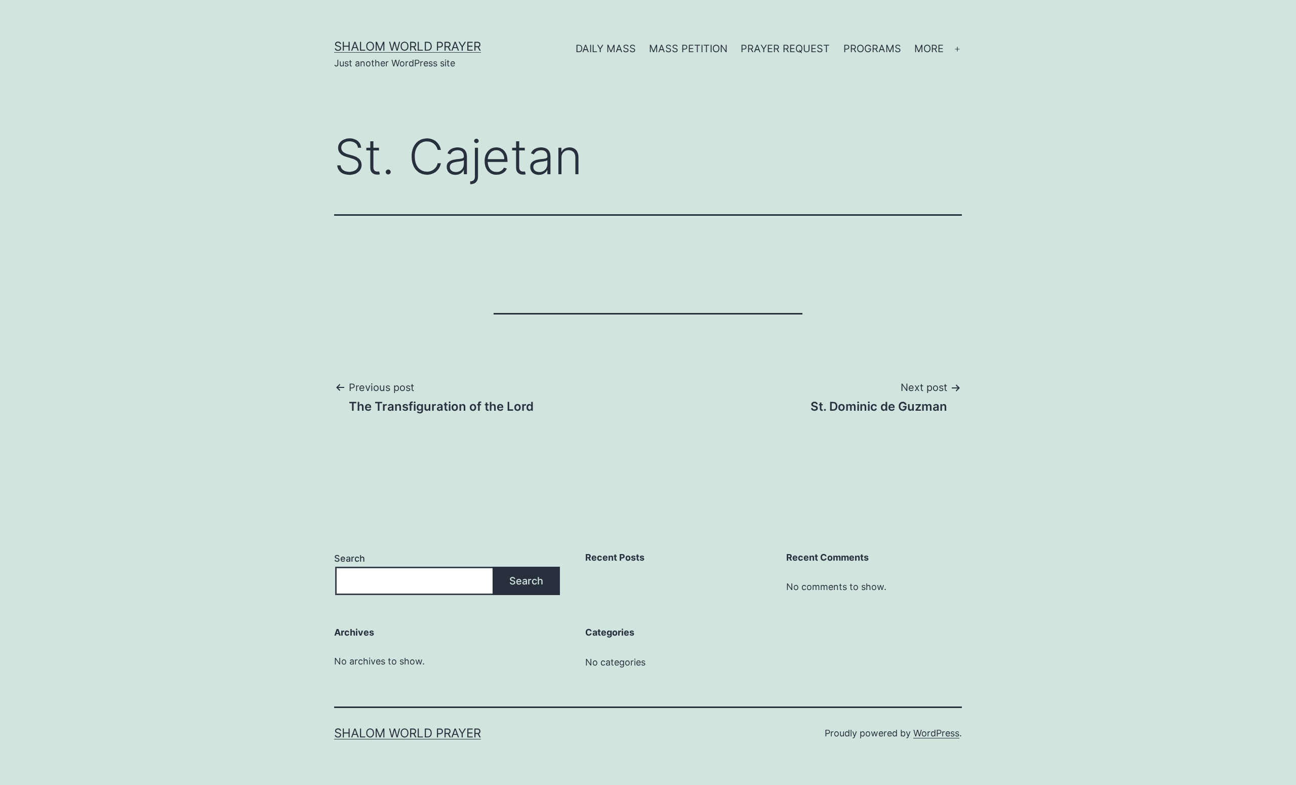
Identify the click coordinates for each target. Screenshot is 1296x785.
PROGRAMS (872, 49)
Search (349, 558)
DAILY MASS (606, 49)
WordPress (936, 733)
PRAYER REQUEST (785, 49)
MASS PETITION (688, 49)
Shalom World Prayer (407, 46)
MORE (929, 49)
